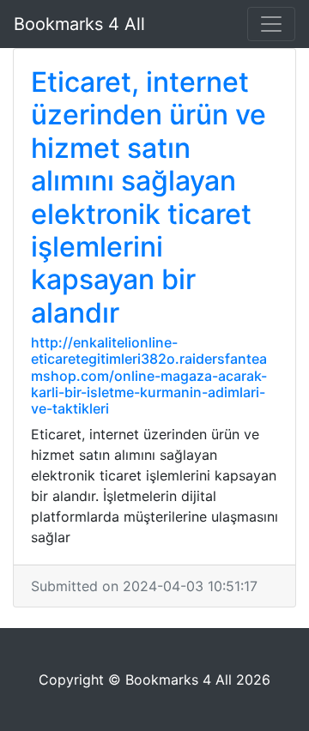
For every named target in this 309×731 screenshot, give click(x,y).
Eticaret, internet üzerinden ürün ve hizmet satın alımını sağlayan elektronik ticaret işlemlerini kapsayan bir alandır (148, 197)
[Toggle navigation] (271, 24)
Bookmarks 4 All (79, 24)
